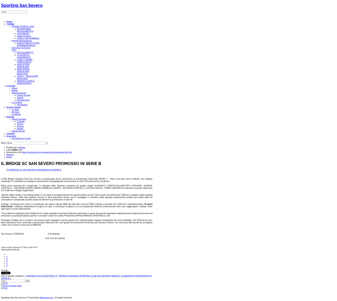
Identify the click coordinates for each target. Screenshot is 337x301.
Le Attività (16, 114)
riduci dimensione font (32, 152)
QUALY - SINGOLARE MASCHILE (27, 77)
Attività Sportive (19, 119)
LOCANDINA (23, 33)
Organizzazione (19, 93)
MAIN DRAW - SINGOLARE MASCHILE (23, 71)
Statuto (20, 98)
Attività (10, 117)
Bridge (15, 90)
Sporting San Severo (22, 5)
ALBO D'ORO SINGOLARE (23, 65)
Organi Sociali (23, 95)
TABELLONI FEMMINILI (28, 38)
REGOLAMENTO (25, 52)
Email (9, 157)
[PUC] (4, 288)
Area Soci (11, 136)
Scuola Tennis (13, 107)
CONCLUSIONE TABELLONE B (25, 61)
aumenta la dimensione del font (57, 152)
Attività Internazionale (22, 41)
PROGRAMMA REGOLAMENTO (25, 30)
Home (9, 21)
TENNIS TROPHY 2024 (23, 26)
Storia (14, 88)
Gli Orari (15, 112)
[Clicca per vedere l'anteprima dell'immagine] (33, 170)
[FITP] (4, 283)
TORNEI (10, 24)
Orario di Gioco (24, 36)
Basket (20, 129)
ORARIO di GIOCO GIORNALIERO (26, 82)
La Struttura (17, 102)
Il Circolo (10, 86)
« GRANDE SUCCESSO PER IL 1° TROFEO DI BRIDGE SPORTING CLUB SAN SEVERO (68, 276)
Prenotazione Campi (21, 138)
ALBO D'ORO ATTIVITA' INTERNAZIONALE (28, 44)
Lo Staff (15, 110)
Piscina (20, 126)
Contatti (10, 133)
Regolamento (23, 100)
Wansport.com (46, 298)
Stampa (10, 155)
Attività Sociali (18, 131)
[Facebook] (3, 15)
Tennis (20, 124)
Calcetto (21, 122)
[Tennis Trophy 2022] (11, 286)
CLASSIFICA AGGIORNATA (24, 56)
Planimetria (22, 105)
